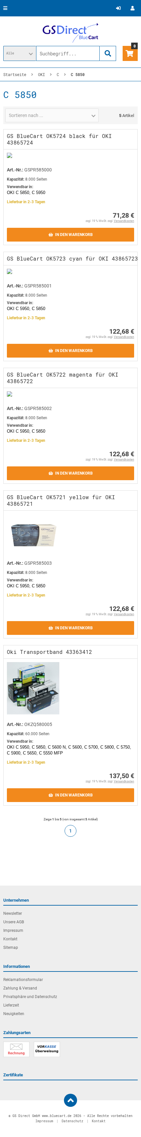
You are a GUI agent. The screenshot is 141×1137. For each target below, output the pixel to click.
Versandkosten (124, 221)
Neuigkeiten (13, 1013)
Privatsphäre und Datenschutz (30, 996)
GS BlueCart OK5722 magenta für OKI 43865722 (62, 377)
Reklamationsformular (23, 979)
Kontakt (10, 939)
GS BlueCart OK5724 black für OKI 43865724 (59, 139)
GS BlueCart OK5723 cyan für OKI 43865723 (72, 258)
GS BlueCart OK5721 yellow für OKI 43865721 (61, 500)
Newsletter (12, 913)
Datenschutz (72, 1121)
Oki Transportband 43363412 (49, 651)
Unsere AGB (13, 922)
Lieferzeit (11, 1005)
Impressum (13, 930)
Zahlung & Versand (20, 988)
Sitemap (10, 947)
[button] (19, 53)
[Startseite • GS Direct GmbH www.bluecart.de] (70, 33)
